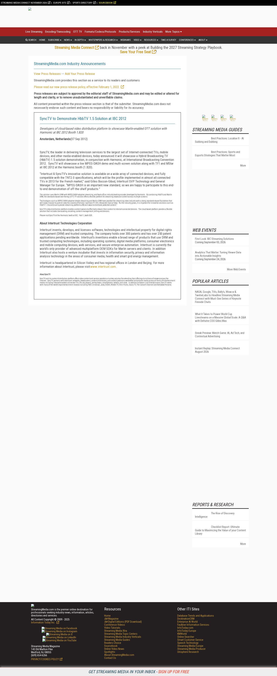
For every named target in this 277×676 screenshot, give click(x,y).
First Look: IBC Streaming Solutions (214, 239)
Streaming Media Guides (117, 639)
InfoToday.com (185, 627)
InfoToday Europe (186, 630)
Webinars (125, 39)
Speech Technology (187, 642)
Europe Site (59, 2)
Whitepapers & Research (102, 39)
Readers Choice (112, 642)
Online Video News (114, 648)
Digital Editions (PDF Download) (123, 621)
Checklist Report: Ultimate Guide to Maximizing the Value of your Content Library (220, 530)
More (243, 165)
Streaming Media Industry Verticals (122, 636)
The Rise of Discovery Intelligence (214, 515)
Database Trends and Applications (195, 615)
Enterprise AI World (187, 621)
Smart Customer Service (190, 639)
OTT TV (77, 31)
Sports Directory (82, 2)
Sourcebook (106, 2)
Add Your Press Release (80, 74)
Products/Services (129, 31)
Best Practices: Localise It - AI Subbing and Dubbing (219, 140)
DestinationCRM (185, 618)
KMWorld (182, 633)
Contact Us (110, 657)
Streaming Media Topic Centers (120, 633)
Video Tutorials (112, 627)
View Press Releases (47, 74)
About (201, 39)
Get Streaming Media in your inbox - (138, 671)
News (67, 39)
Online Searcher (185, 636)
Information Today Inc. (43, 622)
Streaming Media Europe (190, 645)
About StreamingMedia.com (119, 654)
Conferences (186, 39)
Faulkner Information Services (193, 624)
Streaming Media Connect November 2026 (24, 2)
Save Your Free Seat (135, 52)
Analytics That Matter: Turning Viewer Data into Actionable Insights (218, 254)
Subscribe (53, 39)
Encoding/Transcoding (57, 31)
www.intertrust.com (103, 266)
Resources (150, 39)
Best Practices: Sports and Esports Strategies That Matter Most (217, 153)
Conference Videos (114, 624)
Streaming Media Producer (191, 648)
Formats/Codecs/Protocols (100, 31)
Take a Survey (168, 39)
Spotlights (109, 651)
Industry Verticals (153, 31)
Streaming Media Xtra (115, 630)
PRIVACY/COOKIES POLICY (45, 659)
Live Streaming (33, 31)
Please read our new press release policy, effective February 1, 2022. (77, 87)
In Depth (79, 39)
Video (136, 39)
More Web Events (236, 269)
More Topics (172, 31)
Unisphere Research (188, 651)
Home (42, 39)
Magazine (111, 618)
